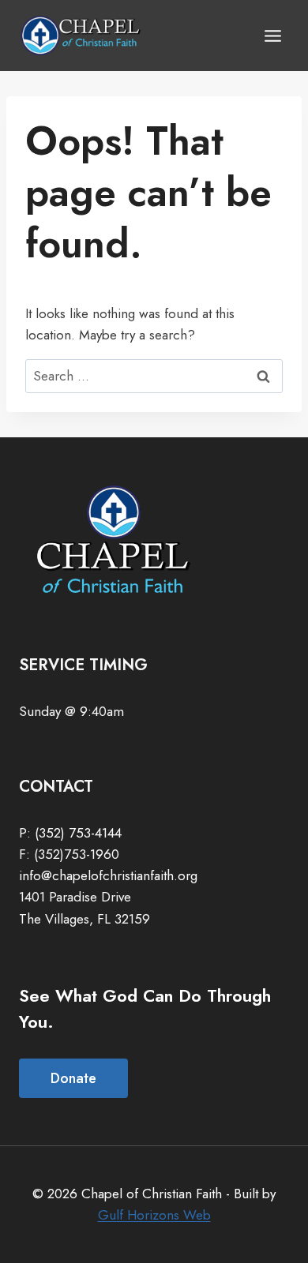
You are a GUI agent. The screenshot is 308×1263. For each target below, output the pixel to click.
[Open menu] (272, 35)
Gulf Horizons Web (154, 1214)
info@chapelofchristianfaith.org (108, 875)
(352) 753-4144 (78, 832)
